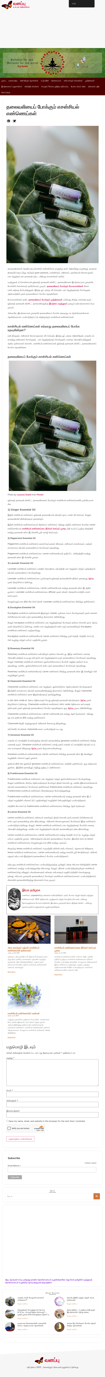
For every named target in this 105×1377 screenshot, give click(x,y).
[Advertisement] (52, 29)
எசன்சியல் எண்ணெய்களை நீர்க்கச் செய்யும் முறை (75, 949)
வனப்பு (19, 4)
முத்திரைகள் (89, 80)
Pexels (40, 494)
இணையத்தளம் (13, 1111)
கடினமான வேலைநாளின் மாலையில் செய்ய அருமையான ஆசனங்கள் (32, 1324)
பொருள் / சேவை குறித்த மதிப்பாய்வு (54, 86)
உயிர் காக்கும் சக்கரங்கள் (73, 80)
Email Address (14, 1165)
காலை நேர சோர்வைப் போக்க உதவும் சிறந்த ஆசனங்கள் (81, 1324)
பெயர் (9, 1090)
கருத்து (10, 1058)
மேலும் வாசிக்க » (23, 1304)
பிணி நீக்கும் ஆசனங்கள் (29, 80)
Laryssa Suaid (24, 494)
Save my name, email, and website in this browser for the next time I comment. (47, 1121)
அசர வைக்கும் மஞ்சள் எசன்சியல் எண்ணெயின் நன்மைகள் (23, 949)
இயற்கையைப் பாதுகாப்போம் (11, 86)
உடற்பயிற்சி (45, 80)
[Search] (96, 1196)
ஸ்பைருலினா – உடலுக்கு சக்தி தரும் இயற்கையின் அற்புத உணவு (81, 1311)
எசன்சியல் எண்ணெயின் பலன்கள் (24, 1013)
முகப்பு (3, 80)
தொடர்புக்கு (5, 92)
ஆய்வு (91, 578)
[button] (8, 121)
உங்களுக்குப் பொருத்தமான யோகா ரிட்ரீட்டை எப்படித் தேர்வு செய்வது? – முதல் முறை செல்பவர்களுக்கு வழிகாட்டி (33, 1312)
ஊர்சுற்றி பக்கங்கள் (32, 86)
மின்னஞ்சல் (12, 1101)
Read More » (12, 972)
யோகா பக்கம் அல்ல (78, 86)
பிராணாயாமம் (56, 80)
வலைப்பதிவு (13, 80)
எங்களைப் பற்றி (93, 86)
